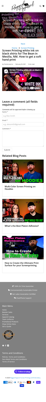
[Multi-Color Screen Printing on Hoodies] (23, 171)
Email (5, 120)
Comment (6, 129)
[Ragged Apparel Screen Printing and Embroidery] (23, 6)
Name (5, 112)
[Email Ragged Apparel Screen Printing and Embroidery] (3, 346)
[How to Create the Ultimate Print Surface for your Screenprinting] (23, 247)
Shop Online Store (9, 324)
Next (23, 44)
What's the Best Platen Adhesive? (22, 225)
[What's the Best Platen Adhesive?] (23, 210)
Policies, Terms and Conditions (13, 357)
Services (5, 314)
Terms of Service (8, 362)
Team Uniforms (8, 319)
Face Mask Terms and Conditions (14, 359)
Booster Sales (7, 312)
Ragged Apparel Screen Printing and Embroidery (25, 378)
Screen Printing (27, 48)
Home (14, 48)
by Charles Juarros (7, 64)
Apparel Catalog (8, 317)
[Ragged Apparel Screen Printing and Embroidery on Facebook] (6, 346)
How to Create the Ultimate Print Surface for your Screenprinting (22, 264)
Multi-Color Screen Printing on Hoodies (20, 187)
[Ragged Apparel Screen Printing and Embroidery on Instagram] (8, 346)
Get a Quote (6, 326)
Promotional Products (10, 322)
